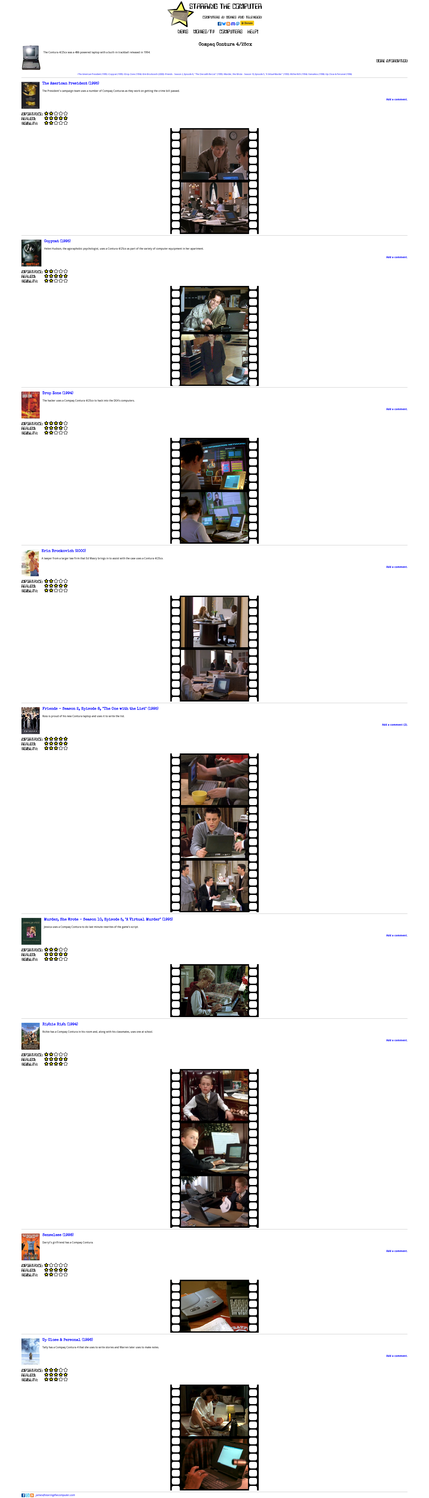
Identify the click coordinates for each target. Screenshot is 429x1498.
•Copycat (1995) (116, 74)
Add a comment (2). (395, 724)
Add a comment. (397, 99)
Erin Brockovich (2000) (64, 551)
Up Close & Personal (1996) (67, 1340)
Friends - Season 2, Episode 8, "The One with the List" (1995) (100, 709)
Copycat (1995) (57, 241)
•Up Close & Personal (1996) (338, 74)
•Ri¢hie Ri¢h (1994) (299, 74)
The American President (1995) (70, 84)
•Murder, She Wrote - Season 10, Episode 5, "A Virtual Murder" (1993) (256, 74)
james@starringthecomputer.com (55, 1495)
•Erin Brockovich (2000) (153, 74)
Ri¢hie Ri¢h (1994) (60, 1024)
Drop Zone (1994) (57, 393)
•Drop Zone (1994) (133, 74)
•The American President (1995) (92, 74)
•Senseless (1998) (316, 74)
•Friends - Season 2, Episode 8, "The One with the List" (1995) (194, 74)
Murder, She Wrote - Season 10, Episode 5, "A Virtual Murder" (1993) (108, 920)
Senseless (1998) (58, 1235)
